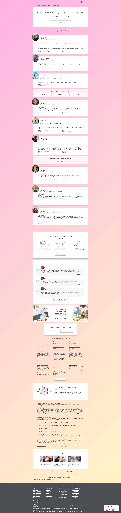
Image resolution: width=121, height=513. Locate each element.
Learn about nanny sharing (60, 318)
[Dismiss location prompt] (118, 505)
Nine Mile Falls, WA (73, 366)
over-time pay (54, 434)
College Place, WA (45, 368)
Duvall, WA (44, 375)
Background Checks (37, 494)
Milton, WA (71, 355)
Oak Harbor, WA (72, 370)
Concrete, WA (44, 369)
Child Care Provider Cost (50, 497)
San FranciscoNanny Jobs (63, 488)
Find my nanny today (60, 299)
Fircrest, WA (64, 353)
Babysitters (42, 479)
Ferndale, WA (55, 353)
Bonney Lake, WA (40, 355)
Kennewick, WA (62, 372)
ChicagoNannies (75, 490)
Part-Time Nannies (65, 474)
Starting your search (44, 463)
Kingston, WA (59, 373)
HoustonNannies (75, 494)
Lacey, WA (77, 343)
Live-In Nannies (58, 474)
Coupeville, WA (40, 370)
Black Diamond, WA (41, 354)
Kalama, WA (55, 371)
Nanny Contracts (36, 496)
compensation (47, 440)
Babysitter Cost (49, 496)
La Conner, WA (72, 344)
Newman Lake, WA (73, 365)
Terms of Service (52, 511)
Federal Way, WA (61, 352)
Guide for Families (36, 499)
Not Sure (68, 19)
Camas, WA (45, 362)
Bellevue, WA (39, 352)
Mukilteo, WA (71, 360)
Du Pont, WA (39, 375)
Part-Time (60, 19)
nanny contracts (72, 405)
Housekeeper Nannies (45, 474)
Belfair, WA (47, 351)
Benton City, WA (40, 353)
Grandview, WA (56, 359)
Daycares (48, 494)
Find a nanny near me (60, 379)
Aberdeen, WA (40, 343)
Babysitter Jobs (37, 479)
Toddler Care (81, 474)
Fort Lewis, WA (56, 354)
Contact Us (35, 506)
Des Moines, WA (46, 374)
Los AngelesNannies (76, 488)
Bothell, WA (46, 355)
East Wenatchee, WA (57, 343)
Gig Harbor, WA (56, 358)
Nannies (38, 5)
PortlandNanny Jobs (63, 494)
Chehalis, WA (45, 365)
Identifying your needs (58, 463)
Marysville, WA (79, 352)
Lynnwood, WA (72, 348)
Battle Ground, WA (40, 351)
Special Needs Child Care (74, 474)
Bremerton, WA (40, 356)
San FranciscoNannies (76, 487)
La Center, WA (72, 343)
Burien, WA (44, 357)
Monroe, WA (76, 355)
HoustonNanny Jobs (63, 495)
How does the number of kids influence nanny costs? (73, 465)
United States (43, 5)
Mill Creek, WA (79, 354)
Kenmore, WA (55, 372)
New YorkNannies (75, 491)
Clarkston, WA (39, 367)
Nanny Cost (48, 499)
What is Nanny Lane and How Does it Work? (59, 465)
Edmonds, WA (63, 344)
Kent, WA (55, 373)
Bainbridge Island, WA (41, 349)
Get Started (60, 161)
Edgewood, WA (57, 344)
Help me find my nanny (66, 331)
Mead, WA (71, 353)
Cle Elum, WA (45, 367)
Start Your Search (60, 254)
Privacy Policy (45, 511)
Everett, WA (55, 348)
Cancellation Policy (59, 511)
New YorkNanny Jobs (63, 492)
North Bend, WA (80, 366)
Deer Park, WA (40, 374)
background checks (65, 405)
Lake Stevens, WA (79, 344)
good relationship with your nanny (49, 439)
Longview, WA (72, 347)
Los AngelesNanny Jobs (64, 489)
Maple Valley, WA (72, 352)
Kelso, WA (60, 371)
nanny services (47, 441)
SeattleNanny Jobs (63, 498)
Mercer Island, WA (72, 354)
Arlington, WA (46, 344)
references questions (71, 435)
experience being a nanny (48, 420)
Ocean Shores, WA (79, 370)
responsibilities (73, 409)
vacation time (61, 434)
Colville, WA (39, 369)
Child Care (47, 479)
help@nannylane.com (77, 508)
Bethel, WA (46, 353)
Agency (34, 497)
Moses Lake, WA (79, 356)
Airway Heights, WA (47, 343)
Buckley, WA (39, 357)
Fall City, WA (55, 352)
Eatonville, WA (64, 343)
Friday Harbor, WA (62, 354)
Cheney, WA (44, 366)
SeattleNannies (75, 497)
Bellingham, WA (46, 352)
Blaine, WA (47, 354)
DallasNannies (75, 496)
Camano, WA (39, 362)
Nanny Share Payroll (37, 493)
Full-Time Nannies (37, 474)
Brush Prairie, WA (47, 356)
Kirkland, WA (55, 374)
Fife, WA (60, 353)
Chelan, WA (39, 366)
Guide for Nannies (36, 500)
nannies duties (40, 411)
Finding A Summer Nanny (45, 464)
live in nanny (73, 425)
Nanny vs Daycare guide (41, 446)
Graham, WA (62, 358)
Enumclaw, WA (56, 347)
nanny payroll (79, 405)
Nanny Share (35, 490)
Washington (49, 5)
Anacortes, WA (40, 344)
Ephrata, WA (61, 347)
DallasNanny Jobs (62, 497)
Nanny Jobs (52, 479)
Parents (34, 488)
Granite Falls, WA (62, 359)
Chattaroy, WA (40, 365)
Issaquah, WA (55, 367)
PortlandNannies (75, 493)
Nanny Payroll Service (37, 491)
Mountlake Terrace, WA (73, 357)
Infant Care (52, 474)
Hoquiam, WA (55, 363)
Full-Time (53, 19)
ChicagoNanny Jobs (63, 491)
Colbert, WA (39, 368)
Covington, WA (46, 370)
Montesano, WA (72, 356)
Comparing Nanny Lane (37, 502)
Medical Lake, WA (77, 353)
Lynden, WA (77, 347)
